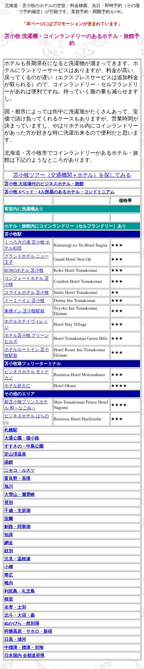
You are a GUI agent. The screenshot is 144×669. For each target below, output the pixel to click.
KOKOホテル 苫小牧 (24, 270)
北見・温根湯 (17, 558)
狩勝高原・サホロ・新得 (28, 631)
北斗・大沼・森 (19, 615)
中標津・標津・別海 (24, 647)
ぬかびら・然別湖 (21, 623)
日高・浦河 (15, 639)
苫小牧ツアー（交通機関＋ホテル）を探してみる (72, 175)
